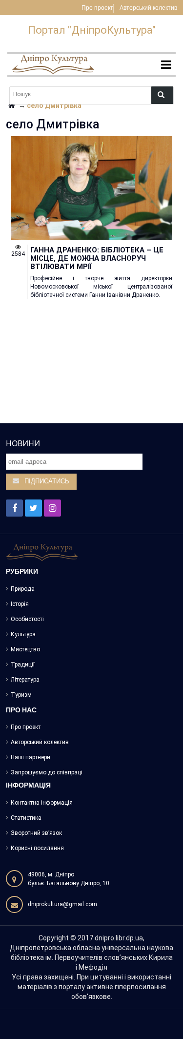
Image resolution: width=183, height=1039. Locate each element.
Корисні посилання (37, 848)
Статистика (26, 817)
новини (23, 443)
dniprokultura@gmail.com (62, 904)
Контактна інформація (42, 802)
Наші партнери (30, 757)
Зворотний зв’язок (36, 833)
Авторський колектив (148, 8)
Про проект (97, 8)
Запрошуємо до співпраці (46, 772)
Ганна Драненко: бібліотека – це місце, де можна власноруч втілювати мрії (96, 258)
